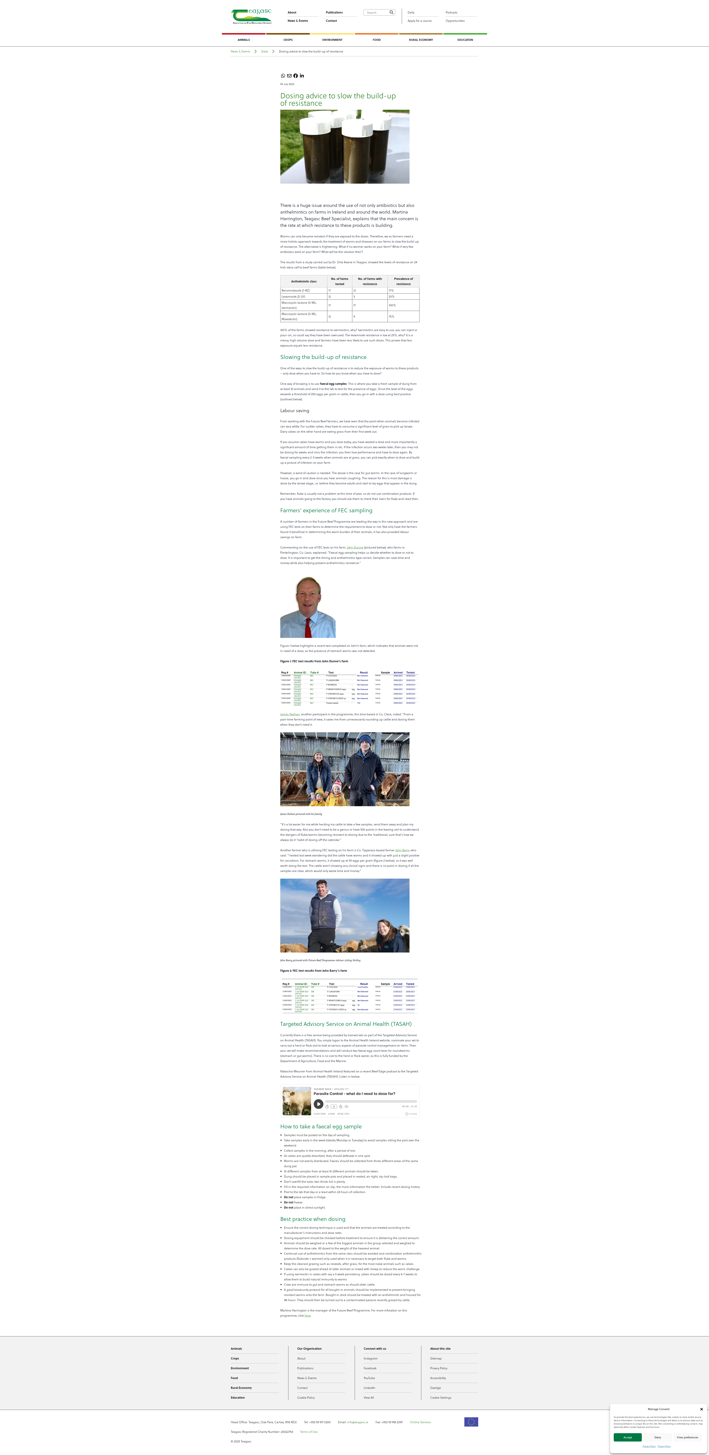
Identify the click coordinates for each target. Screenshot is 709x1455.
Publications (334, 12)
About (292, 12)
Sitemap (436, 1358)
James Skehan (290, 714)
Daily (411, 12)
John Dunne (355, 547)
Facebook (370, 1368)
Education (465, 40)
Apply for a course (420, 20)
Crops (288, 40)
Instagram (371, 1358)
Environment (332, 40)
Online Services (420, 1422)
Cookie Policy (306, 1397)
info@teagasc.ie (357, 1422)
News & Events (298, 20)
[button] (701, 1409)
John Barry (402, 850)
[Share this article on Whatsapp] (283, 76)
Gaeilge (435, 1388)
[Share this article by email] (289, 76)
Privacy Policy (649, 1446)
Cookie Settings (440, 1397)
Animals (244, 40)
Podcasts (451, 12)
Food (377, 40)
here (307, 1315)
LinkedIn (369, 1388)
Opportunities (455, 20)
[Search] (391, 12)
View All (369, 1397)
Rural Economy (421, 40)
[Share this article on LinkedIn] (302, 76)
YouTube (369, 1378)
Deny (658, 1437)
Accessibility (438, 1378)
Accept (628, 1437)
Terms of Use (309, 1432)
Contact (331, 20)
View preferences (687, 1437)
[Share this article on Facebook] (295, 76)
